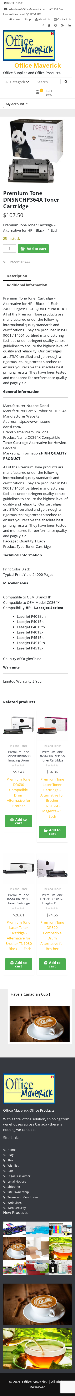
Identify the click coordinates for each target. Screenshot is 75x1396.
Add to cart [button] (21, 821)
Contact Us (64, 19)
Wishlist (13, 1165)
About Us (44, 19)
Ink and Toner (18, 746)
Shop (27, 19)
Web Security (17, 1208)
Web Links (15, 1203)
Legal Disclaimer (19, 1176)
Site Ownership (18, 1192)
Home (16, 19)
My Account (15, 104)
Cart (10, 1171)
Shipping (14, 1187)
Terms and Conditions (23, 1197)
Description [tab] (17, 275)
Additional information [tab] (27, 285)
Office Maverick (37, 65)
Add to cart (36, 248)
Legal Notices (17, 1181)
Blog (11, 1155)
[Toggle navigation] (68, 104)
